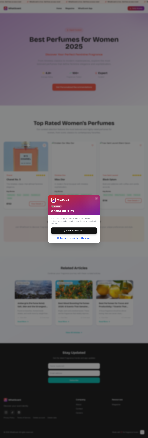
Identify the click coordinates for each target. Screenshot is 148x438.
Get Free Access (74, 231)
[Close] (96, 198)
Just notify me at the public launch (75, 238)
